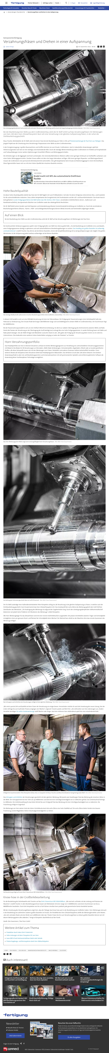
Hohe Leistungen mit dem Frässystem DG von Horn (22, 935)
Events (57, 3)
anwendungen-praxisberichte (37, 950)
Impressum (38, 1049)
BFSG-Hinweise (46, 1049)
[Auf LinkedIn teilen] (104, 46)
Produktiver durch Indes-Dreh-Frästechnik (19, 932)
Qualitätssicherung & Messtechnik (62, 8)
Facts (72, 1049)
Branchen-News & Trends (29, 8)
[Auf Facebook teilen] (98, 46)
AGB (26, 1049)
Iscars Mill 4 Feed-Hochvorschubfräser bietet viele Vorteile (24, 938)
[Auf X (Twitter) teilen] (101, 46)
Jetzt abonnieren (15, 1036)
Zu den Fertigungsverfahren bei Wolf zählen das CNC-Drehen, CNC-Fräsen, (36, 200)
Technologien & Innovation (11, 8)
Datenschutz (31, 1049)
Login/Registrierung (99, 3)
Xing (21, 1043)
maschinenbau (53, 950)
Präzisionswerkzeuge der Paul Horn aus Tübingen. (85, 141)
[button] (6, 994)
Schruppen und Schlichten (14, 797)
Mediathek (101, 8)
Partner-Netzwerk (33, 3)
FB (24, 1043)
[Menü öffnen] (6, 3)
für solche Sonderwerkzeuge (25, 711)
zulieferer (63, 950)
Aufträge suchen (48, 3)
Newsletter (84, 3)
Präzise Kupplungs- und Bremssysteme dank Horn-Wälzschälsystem (27, 941)
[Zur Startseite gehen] (17, 3)
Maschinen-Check (44, 8)
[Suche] (66, 3)
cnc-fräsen (13, 950)
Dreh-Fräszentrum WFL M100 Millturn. (53, 901)
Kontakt (68, 1049)
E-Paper (73, 3)
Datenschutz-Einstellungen (58, 1049)
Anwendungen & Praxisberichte (84, 8)
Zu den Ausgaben (74, 1037)
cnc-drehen (22, 950)
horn (6, 950)
